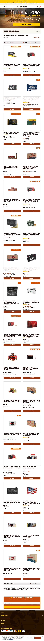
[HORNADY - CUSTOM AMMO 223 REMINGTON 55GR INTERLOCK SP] (12, 390)
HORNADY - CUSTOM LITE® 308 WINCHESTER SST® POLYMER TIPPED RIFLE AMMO (31, 434)
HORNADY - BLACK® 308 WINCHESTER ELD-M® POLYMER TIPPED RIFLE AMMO (12, 234)
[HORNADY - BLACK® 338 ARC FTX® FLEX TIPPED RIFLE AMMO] (12, 491)
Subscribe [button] (22, 607)
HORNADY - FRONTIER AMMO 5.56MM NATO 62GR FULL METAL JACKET (12, 269)
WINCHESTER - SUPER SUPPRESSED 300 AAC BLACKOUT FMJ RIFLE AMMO (11, 302)
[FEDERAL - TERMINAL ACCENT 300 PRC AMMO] (32, 525)
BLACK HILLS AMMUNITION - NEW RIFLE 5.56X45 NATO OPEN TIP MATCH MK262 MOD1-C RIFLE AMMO (31, 235)
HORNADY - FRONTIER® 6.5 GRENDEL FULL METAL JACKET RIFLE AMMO (12, 200)
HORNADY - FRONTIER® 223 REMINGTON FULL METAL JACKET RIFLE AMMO (30, 167)
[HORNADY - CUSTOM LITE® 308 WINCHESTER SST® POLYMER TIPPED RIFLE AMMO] (32, 423)
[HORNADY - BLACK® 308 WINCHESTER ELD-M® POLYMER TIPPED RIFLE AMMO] (12, 223)
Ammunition (24, 589)
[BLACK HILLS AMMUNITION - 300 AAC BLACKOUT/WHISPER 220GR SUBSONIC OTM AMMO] (12, 324)
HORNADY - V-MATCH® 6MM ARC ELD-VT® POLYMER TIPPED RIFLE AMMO (12, 569)
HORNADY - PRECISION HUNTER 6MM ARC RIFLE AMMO (12, 98)
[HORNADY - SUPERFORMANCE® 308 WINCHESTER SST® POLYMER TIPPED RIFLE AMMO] (32, 324)
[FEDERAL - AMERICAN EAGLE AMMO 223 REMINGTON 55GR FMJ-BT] (12, 357)
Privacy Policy (10, 639)
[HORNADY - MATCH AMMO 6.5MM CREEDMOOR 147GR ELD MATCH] (12, 423)
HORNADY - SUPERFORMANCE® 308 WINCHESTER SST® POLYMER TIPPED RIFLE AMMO (31, 335)
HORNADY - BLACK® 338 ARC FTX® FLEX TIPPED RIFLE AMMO (12, 502)
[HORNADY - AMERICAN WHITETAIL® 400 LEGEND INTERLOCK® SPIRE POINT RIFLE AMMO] (32, 491)
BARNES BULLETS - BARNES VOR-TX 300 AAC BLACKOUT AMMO (11, 167)
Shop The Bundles (26, 24)
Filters (6, 37)
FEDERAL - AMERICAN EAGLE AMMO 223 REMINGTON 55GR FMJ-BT (11, 368)
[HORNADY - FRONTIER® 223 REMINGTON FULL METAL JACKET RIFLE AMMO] (32, 156)
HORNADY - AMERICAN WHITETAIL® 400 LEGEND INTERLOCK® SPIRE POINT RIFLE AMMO (31, 503)
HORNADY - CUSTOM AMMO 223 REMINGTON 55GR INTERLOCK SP (12, 401)
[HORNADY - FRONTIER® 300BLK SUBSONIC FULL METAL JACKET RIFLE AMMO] (32, 558)
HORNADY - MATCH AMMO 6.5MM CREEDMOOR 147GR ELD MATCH (12, 434)
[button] (4, 7)
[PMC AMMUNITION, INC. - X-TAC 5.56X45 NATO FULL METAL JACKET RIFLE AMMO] (12, 54)
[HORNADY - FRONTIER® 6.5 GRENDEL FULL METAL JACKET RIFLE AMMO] (12, 189)
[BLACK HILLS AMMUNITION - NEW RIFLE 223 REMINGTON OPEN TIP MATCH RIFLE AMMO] (12, 456)
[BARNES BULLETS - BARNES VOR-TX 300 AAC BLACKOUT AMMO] (12, 156)
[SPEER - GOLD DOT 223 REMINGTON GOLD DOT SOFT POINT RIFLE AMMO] (32, 357)
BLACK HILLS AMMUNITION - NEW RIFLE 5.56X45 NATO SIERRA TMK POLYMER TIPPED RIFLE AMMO (31, 201)
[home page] (22, 7)
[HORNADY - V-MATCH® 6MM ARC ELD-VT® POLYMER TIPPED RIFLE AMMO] (12, 558)
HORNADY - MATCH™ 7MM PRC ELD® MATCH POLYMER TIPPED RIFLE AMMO (12, 536)
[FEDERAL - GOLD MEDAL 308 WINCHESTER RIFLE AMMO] (12, 122)
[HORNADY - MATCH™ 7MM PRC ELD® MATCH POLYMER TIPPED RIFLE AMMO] (12, 525)
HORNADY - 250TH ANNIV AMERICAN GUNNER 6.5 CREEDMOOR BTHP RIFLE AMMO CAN (31, 468)
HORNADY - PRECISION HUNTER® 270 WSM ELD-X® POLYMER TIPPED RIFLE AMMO (31, 269)
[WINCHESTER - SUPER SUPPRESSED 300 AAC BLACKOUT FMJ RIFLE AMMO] (12, 291)
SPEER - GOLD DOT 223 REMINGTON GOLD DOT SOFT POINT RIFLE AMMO (30, 368)
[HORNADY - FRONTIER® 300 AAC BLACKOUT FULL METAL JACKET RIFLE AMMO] (32, 390)
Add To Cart (12, 75)
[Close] (42, 636)
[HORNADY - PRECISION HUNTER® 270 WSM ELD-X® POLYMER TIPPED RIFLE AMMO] (32, 258)
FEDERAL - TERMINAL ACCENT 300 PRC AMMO (31, 536)
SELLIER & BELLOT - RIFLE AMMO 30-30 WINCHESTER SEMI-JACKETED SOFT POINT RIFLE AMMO (31, 134)
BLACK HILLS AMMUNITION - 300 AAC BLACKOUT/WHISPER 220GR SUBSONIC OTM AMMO (12, 335)
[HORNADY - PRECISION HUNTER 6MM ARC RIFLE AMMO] (12, 88)
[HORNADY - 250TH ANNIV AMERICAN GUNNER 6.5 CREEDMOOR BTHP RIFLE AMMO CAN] (32, 456)
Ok (37, 637)
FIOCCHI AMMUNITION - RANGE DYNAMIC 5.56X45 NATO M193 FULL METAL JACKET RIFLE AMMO (31, 99)
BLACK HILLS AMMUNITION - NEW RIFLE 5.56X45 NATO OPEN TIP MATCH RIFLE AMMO (31, 65)
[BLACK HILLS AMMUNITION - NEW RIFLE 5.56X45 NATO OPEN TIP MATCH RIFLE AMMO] (32, 54)
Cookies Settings (30, 637)
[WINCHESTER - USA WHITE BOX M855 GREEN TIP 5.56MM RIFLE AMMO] (32, 291)
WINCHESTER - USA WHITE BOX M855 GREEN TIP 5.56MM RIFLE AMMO (31, 302)
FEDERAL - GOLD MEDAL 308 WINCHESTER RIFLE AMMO (11, 133)
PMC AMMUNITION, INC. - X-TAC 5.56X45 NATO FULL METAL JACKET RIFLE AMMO (12, 65)
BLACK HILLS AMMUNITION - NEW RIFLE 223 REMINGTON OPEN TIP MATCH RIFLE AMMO (12, 468)
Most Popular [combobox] (36, 37)
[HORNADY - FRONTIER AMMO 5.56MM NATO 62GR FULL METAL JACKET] (12, 258)
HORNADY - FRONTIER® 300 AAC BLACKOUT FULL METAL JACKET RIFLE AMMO (31, 401)
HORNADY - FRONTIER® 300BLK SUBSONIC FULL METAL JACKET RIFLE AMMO (31, 569)
